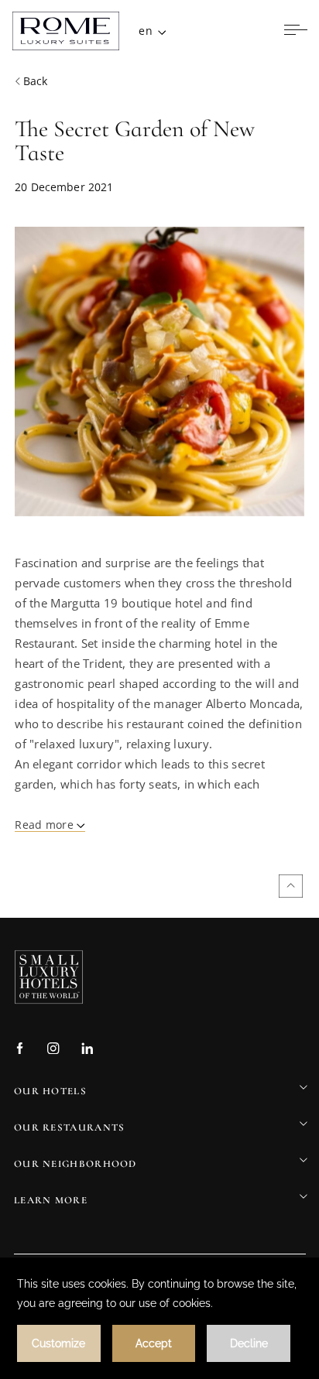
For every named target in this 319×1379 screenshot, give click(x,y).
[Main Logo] (65, 31)
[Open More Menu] (295, 31)
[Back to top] (290, 886)
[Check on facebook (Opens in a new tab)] (20, 1049)
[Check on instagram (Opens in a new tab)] (53, 1049)
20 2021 (64, 187)
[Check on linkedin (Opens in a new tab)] (87, 1049)
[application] (159, 1318)
